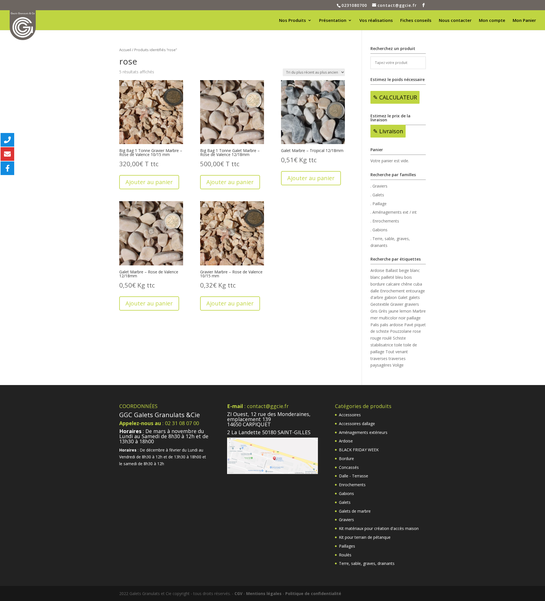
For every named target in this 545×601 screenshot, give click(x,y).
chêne (406, 284)
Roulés (345, 555)
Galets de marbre (355, 511)
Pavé (408, 324)
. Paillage (378, 203)
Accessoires (350, 414)
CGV (238, 593)
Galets (345, 502)
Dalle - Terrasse (353, 476)
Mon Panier (524, 20)
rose (417, 331)
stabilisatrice (381, 345)
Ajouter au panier (149, 182)
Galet (403, 297)
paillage (414, 318)
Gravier (396, 304)
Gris (374, 311)
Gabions (346, 493)
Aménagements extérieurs (363, 432)
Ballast (391, 270)
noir (402, 318)
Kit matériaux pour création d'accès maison (379, 528)
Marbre (419, 311)
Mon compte (492, 20)
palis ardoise (391, 324)
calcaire (393, 284)
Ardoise (377, 270)
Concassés (349, 467)
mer (374, 318)
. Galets (377, 194)
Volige (398, 365)
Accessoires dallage (357, 423)
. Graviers (378, 186)
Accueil (125, 49)
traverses (378, 358)
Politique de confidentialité (313, 593)
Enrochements (352, 484)
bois (408, 277)
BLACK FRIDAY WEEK (359, 449)
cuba (417, 284)
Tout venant (396, 351)
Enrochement (392, 291)
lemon (405, 311)
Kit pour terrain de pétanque (365, 537)
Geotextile (379, 304)
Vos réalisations (376, 20)
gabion (390, 297)
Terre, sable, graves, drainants (367, 563)
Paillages (347, 546)
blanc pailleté (382, 277)
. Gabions (378, 229)
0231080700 (354, 5)
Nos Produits (292, 20)
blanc (415, 270)
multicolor (388, 318)
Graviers (346, 519)
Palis (374, 324)
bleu (399, 277)
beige (404, 270)
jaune (393, 311)
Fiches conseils (415, 20)
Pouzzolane (401, 331)
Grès (383, 311)
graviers (411, 304)
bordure (377, 284)
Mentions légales (264, 593)
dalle (374, 291)
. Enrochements (384, 221)
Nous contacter (455, 20)
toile (398, 345)
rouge (375, 338)
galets (414, 297)
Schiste (399, 338)
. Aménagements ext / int (393, 212)
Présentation (332, 20)
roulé (387, 338)
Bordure (346, 458)
